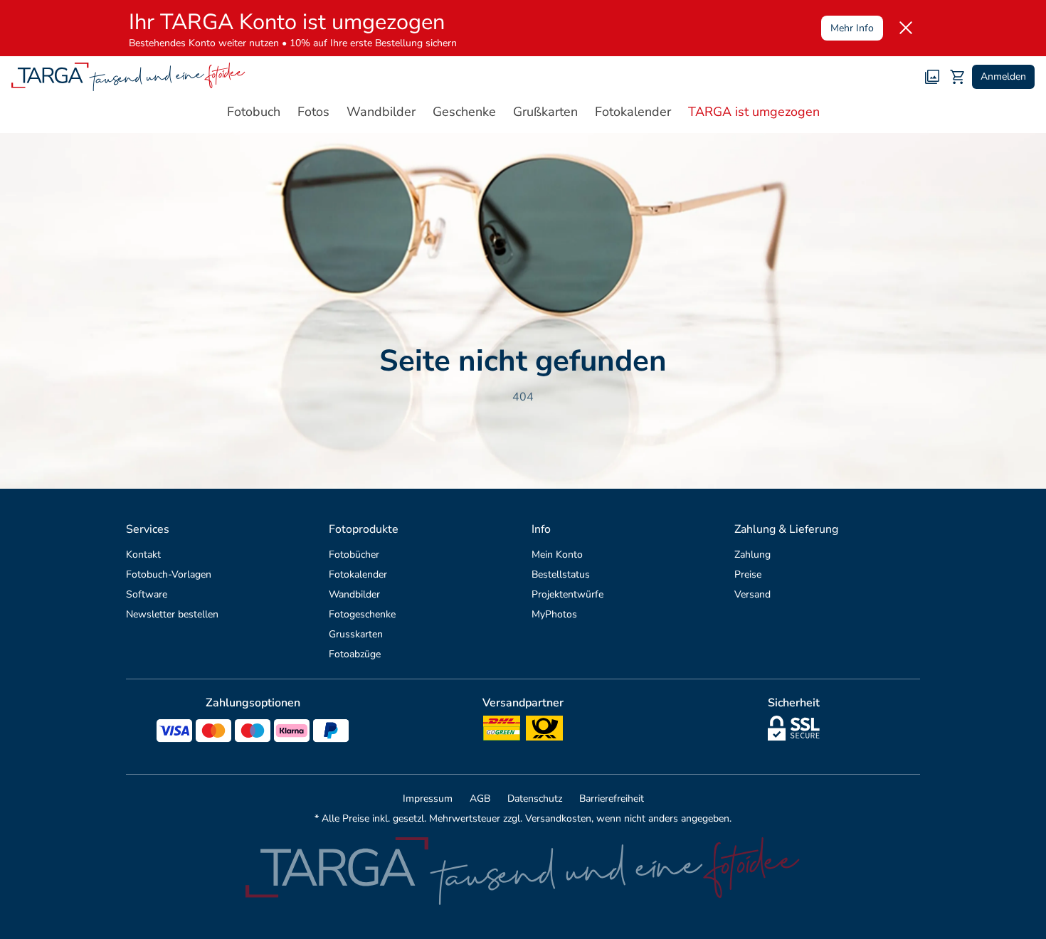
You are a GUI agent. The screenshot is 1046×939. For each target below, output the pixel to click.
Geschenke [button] (464, 111)
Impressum (428, 798)
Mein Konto (557, 554)
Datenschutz (534, 798)
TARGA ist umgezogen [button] (754, 111)
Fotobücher (354, 554)
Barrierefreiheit (611, 798)
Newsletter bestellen (172, 614)
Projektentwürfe (567, 594)
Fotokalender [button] (633, 111)
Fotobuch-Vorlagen (168, 574)
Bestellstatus (561, 574)
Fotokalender (358, 574)
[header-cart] (957, 76)
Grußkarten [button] (545, 111)
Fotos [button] (313, 111)
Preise (747, 574)
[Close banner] (905, 27)
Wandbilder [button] (381, 111)
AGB (480, 798)
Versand (752, 594)
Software (146, 594)
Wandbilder (354, 594)
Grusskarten (356, 634)
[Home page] (128, 77)
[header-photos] (932, 76)
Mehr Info (852, 28)
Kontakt (143, 554)
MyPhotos (554, 614)
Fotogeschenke (362, 614)
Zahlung (752, 554)
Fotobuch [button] (253, 111)
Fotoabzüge (355, 654)
